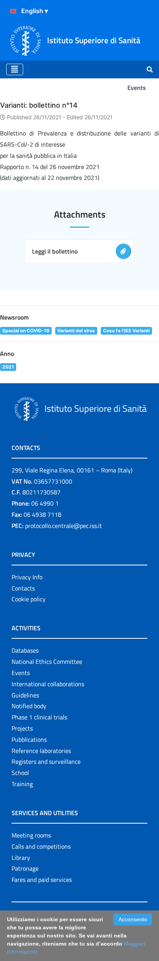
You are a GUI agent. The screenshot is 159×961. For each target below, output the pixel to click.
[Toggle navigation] (14, 69)
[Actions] (13, 11)
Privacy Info (27, 577)
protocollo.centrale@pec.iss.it (63, 525)
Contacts (23, 588)
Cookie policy (29, 599)
